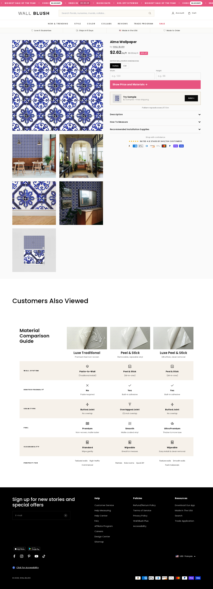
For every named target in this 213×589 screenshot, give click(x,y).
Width (112, 71)
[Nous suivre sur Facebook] (14, 556)
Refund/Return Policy (144, 505)
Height (158, 71)
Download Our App (185, 505)
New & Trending (58, 23)
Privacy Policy (140, 515)
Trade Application (184, 520)
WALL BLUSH (118, 47)
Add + (191, 98)
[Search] (149, 13)
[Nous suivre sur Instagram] (22, 556)
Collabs (106, 23)
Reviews (123, 23)
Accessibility (139, 526)
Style (77, 23)
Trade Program (143, 23)
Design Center (102, 536)
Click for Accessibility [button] (27, 567)
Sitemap (99, 541)
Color (91, 23)
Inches (115, 66)
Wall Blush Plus (141, 520)
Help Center (101, 515)
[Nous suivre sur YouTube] (36, 556)
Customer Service (104, 505)
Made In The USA (184, 510)
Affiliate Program (103, 526)
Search (178, 515)
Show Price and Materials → (130, 84)
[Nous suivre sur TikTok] (44, 556)
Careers (98, 531)
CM (124, 66)
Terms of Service (142, 510)
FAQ (96, 520)
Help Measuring (102, 510)
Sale (162, 23)
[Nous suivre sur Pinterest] (29, 556)
